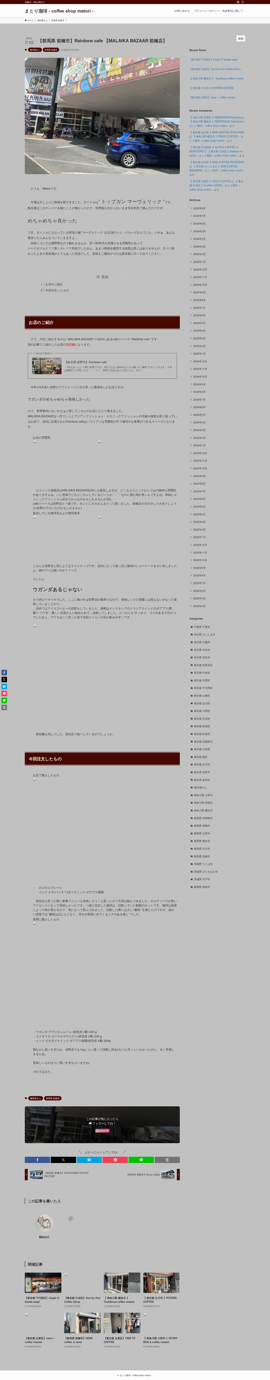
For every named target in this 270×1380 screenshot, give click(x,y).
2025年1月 (199, 353)
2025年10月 (200, 285)
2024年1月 (199, 445)
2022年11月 (200, 552)
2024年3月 (199, 430)
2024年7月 (199, 399)
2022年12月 (200, 545)
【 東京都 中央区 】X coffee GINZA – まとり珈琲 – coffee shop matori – (216, 185)
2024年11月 (200, 369)
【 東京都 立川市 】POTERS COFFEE (211, 88)
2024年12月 (200, 361)
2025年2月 (199, 346)
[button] (37, 1160)
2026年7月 (199, 216)
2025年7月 (199, 308)
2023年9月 (199, 476)
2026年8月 (199, 208)
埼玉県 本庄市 (202, 650)
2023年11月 (200, 460)
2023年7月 (199, 491)
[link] (71, 1218)
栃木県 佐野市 (202, 772)
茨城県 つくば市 (203, 864)
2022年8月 (199, 575)
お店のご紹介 (54, 284)
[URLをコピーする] (167, 1160)
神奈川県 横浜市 (203, 810)
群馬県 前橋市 (51, 49)
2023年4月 (199, 514)
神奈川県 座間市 (203, 802)
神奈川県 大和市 (203, 795)
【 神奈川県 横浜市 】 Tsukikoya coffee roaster (216, 78)
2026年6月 (199, 223)
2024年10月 (200, 376)
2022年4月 (199, 606)
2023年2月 (199, 529)
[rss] (238, 2)
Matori (44, 1237)
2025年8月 (199, 300)
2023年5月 (199, 506)
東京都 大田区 (202, 711)
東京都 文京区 (202, 718)
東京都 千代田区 (203, 688)
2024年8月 (199, 392)
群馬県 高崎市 (202, 856)
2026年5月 (199, 231)
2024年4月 (199, 422)
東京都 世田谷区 (203, 665)
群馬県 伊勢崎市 (203, 818)
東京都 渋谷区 (202, 749)
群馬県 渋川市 (202, 848)
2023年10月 (200, 468)
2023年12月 (200, 453)
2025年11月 (200, 277)
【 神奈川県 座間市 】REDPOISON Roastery (215, 117)
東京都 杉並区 (202, 734)
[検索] (242, 2)
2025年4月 (199, 330)
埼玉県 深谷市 (202, 657)
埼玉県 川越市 (202, 642)
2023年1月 (199, 537)
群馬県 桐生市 (202, 841)
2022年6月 (199, 591)
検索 (240, 38)
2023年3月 (199, 522)
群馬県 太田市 (202, 833)
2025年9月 (199, 292)
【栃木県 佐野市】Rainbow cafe (85, 362)
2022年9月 (199, 568)
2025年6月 (199, 315)
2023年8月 (199, 483)
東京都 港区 (201, 757)
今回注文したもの (57, 290)
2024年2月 (199, 438)
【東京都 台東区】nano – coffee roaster (212, 97)
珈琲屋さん (35, 49)
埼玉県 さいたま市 (204, 634)
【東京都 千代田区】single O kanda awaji (213, 59)
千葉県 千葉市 (202, 627)
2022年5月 (199, 598)
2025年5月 (199, 323)
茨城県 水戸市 (202, 879)
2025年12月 (200, 269)
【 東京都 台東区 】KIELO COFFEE (210, 181)
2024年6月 (199, 407)
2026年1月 (199, 262)
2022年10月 (200, 560)
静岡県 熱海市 (202, 887)
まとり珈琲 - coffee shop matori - (59, 10)
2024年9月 (199, 384)
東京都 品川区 (202, 703)
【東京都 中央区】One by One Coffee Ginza (215, 69)
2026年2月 (199, 254)
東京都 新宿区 (202, 726)
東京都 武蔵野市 (203, 741)
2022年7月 (199, 583)
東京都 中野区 (202, 680)
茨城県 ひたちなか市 (206, 871)
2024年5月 (199, 415)
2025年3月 (199, 338)
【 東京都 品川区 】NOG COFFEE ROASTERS (216, 132)
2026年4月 (199, 239)
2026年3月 (199, 246)
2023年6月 (199, 499)
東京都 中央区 (202, 672)
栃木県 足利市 (202, 780)
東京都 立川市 (202, 764)
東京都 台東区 (202, 695)
